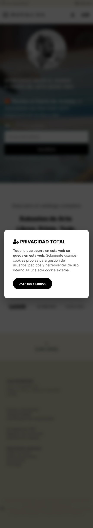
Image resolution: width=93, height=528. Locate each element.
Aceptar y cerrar (32, 283)
